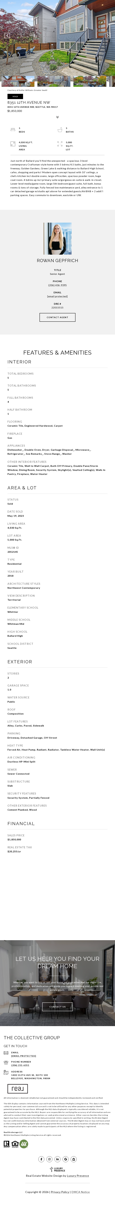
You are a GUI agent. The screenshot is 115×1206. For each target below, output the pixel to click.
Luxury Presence (78, 1175)
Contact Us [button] (57, 1006)
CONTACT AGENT (57, 317)
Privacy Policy (60, 1192)
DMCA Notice (80, 1192)
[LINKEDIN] (57, 1159)
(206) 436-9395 (57, 285)
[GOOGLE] (66, 1159)
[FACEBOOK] (41, 1159)
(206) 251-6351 (20, 1065)
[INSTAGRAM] (49, 1159)
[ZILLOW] (74, 1159)
